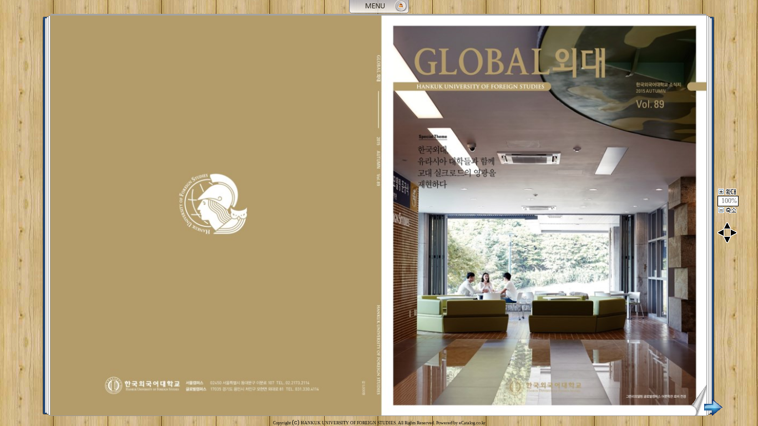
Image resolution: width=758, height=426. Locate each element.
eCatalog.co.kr (472, 422)
